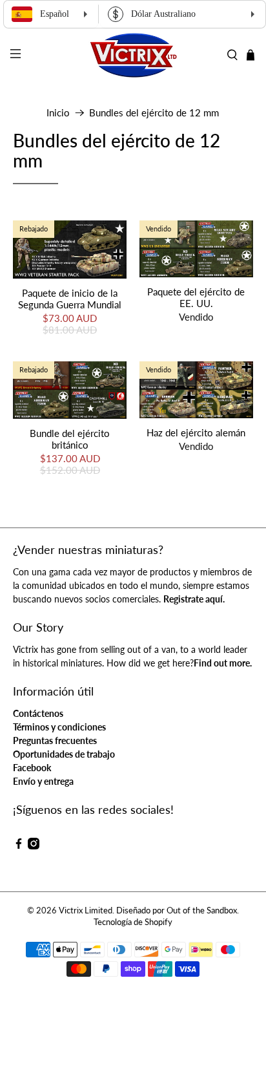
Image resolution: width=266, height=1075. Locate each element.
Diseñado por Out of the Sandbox (176, 910)
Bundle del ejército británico (70, 439)
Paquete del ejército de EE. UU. (196, 297)
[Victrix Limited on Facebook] (19, 845)
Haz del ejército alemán (196, 432)
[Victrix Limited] (133, 55)
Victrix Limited (85, 910)
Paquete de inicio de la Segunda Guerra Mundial (69, 298)
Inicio (58, 113)
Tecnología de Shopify (133, 922)
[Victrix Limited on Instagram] (33, 845)
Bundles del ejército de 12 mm (154, 113)
